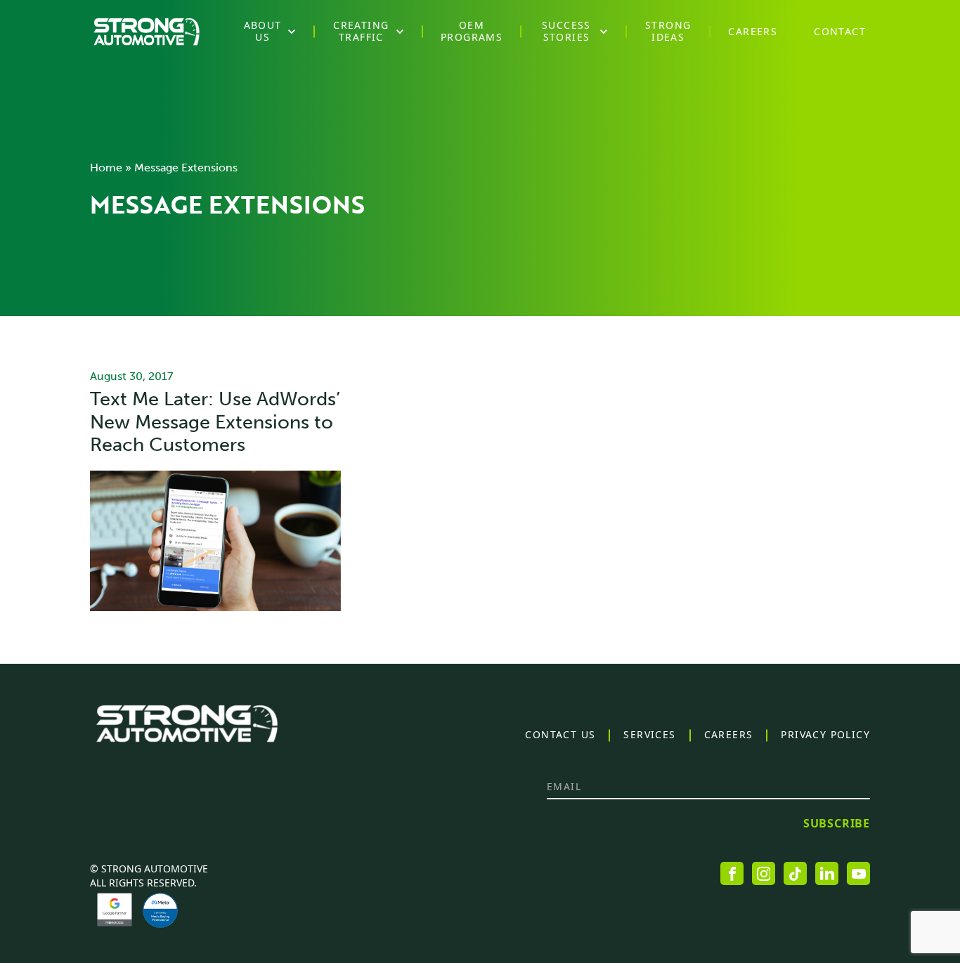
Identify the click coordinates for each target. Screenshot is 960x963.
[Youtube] (858, 873)
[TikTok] (795, 873)
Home (106, 167)
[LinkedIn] (826, 873)
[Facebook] (732, 873)
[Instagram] (763, 873)
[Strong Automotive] (146, 31)
